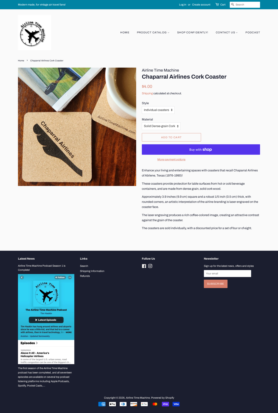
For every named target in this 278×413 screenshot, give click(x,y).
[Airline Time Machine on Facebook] (144, 266)
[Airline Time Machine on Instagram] (150, 266)
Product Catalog (152, 32)
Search (84, 266)
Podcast (252, 32)
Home (124, 32)
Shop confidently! (192, 32)
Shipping (147, 93)
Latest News (26, 258)
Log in (182, 4)
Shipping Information (92, 271)
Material (147, 119)
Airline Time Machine (138, 397)
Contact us (226, 32)
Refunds (85, 276)
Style (145, 103)
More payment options (171, 159)
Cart (222, 4)
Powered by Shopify (162, 397)
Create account (201, 4)
